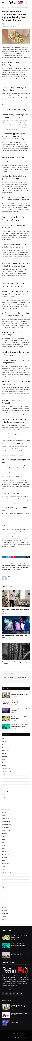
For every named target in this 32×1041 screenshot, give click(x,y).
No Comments (6, 26)
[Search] (29, 2)
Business (4, 777)
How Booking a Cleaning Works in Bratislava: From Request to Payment (16, 610)
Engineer (4, 803)
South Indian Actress (7, 893)
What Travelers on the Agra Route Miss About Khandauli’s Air (20, 954)
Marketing (4, 857)
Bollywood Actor (6, 768)
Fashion (4, 812)
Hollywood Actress (6, 824)
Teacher (4, 895)
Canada (4, 783)
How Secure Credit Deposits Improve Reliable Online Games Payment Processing (20, 726)
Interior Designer (6, 830)
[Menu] (3, 2)
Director (4, 795)
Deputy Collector (6, 792)
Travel (3, 904)
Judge (3, 839)
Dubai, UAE (4, 797)
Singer (3, 887)
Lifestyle (4, 845)
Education (4, 800)
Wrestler (4, 916)
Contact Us (23, 1037)
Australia (4, 753)
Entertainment (5, 806)
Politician (4, 878)
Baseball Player (6, 756)
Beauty (3, 759)
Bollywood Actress (6, 771)
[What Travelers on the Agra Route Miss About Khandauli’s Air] (6, 955)
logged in (12, 677)
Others (3, 869)
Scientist (4, 884)
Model (3, 860)
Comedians (5, 786)
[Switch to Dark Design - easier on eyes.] (27, 2)
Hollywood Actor (6, 821)
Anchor (3, 747)
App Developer (5, 750)
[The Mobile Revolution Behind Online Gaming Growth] (16, 625)
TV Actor (4, 907)
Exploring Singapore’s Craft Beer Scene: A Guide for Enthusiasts (23, 567)
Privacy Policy (15, 1037)
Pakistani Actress (6, 872)
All (2, 744)
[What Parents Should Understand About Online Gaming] (6, 710)
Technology (5, 898)
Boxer (3, 774)
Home (3, 7)
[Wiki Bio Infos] (16, 2)
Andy (7, 24)
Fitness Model (5, 818)
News (3, 866)
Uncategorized (5, 913)
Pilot (3, 875)
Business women (6, 780)
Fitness (4, 815)
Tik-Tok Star (5, 901)
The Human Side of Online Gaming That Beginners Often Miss (16, 663)
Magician (4, 851)
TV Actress (4, 910)
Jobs (3, 836)
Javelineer (4, 833)
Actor (3, 738)
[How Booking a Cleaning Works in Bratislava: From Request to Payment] (16, 598)
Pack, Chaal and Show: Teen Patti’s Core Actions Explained (20, 717)
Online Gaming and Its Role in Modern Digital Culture (20, 701)
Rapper (3, 881)
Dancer (3, 789)
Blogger (4, 765)
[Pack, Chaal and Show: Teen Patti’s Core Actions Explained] (6, 718)
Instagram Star (5, 827)
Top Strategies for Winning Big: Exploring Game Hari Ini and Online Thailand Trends (8, 567)
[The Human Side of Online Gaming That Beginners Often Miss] (16, 651)
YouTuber (4, 919)
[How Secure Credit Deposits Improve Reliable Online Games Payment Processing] (6, 726)
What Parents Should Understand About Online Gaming (20, 709)
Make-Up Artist (5, 854)
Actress (4, 741)
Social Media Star (6, 890)
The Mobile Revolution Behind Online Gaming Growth (14, 636)
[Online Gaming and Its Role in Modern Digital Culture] (6, 702)
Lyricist (3, 848)
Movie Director (5, 863)
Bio (2, 762)
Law (3, 842)
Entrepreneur (5, 809)
